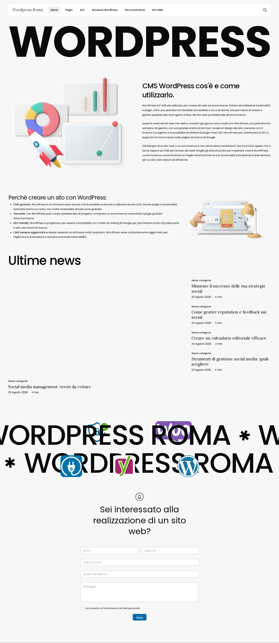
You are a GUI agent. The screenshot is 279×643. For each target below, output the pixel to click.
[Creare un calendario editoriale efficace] (231, 338)
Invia (139, 618)
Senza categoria (17, 381)
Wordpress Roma (27, 10)
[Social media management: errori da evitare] (72, 326)
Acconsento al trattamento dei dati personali (112, 608)
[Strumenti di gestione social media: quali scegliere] (231, 361)
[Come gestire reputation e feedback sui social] (231, 314)
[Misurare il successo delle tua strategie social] (231, 288)
